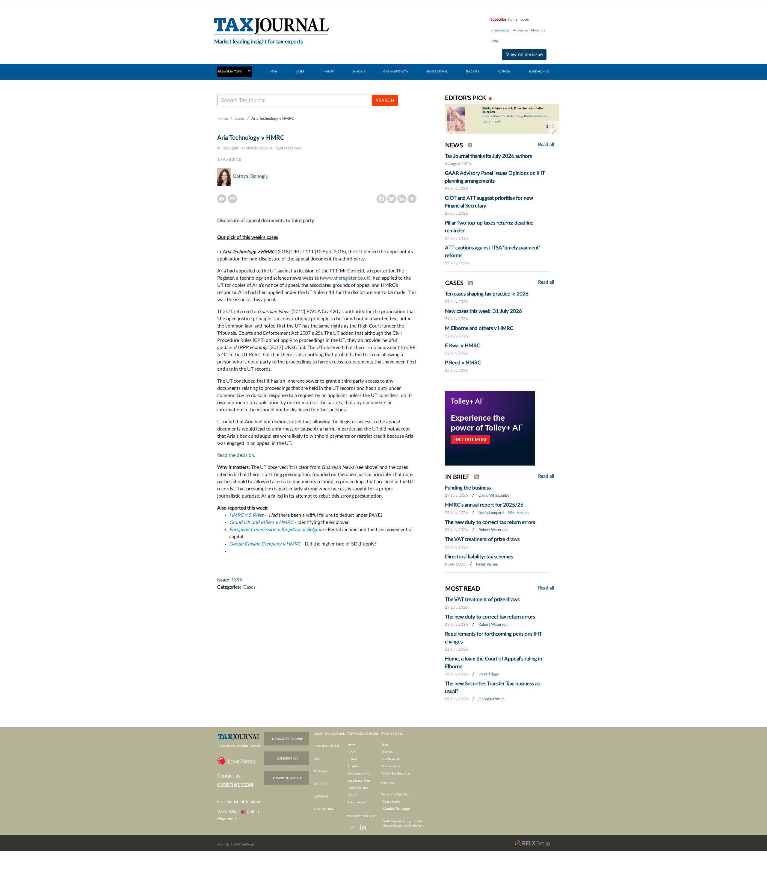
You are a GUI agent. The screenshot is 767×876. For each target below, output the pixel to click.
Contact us (228, 776)
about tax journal (329, 733)
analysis (320, 771)
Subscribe (498, 19)
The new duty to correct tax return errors (490, 522)
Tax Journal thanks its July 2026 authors (488, 156)
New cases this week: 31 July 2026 (483, 311)
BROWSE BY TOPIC (230, 71)
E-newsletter (500, 30)
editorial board (327, 746)
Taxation (387, 752)
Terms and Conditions (396, 794)
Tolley (385, 744)
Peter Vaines (487, 564)
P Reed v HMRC (463, 362)
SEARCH (385, 100)
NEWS (273, 71)
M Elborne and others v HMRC (479, 328)
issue (317, 758)
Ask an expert (357, 802)
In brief (352, 759)
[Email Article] (232, 198)
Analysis (353, 766)
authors (321, 796)
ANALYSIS (358, 71)
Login (524, 19)
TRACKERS (472, 71)
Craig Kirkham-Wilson (531, 116)
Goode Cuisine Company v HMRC (265, 544)
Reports (353, 795)
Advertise (520, 30)
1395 (236, 580)
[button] (450, 130)
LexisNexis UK (390, 759)
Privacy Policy (390, 801)
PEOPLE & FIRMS (436, 71)
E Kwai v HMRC (462, 345)
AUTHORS (504, 71)
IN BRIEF (328, 71)
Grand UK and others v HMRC (261, 522)
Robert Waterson (493, 530)
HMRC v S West (246, 515)
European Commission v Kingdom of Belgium (276, 529)
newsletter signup (287, 738)
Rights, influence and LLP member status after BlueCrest (513, 110)
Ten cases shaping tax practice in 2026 (487, 293)
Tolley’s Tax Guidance (395, 773)
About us (538, 30)
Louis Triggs (488, 674)
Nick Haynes (518, 513)
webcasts (321, 784)
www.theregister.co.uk (345, 278)
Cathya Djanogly (250, 176)
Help (494, 41)
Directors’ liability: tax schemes (479, 556)
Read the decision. (236, 455)
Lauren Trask (491, 121)
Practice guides (358, 787)
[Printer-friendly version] (221, 198)
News (351, 744)
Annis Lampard (491, 513)
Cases (240, 119)
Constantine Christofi (497, 116)
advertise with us (287, 778)
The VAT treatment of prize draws (482, 539)
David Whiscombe (493, 496)
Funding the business (468, 487)
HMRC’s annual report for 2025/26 (484, 504)
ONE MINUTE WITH (395, 71)
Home (512, 19)
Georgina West (491, 699)
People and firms (359, 780)
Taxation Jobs (390, 766)
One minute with (359, 773)
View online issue (524, 54)
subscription (287, 758)
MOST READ (462, 589)
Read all (546, 144)
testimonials (324, 809)
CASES (300, 71)
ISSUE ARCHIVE (539, 71)
